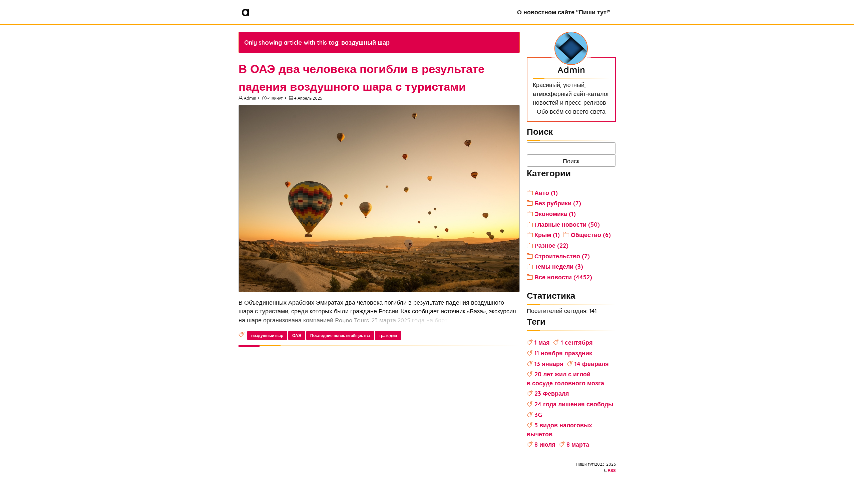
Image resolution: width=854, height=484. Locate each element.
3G (538, 414)
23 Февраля (551, 393)
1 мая (542, 342)
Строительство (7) (562, 256)
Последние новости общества (340, 335)
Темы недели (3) (558, 266)
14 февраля (591, 363)
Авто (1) (546, 192)
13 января (548, 363)
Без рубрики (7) (557, 203)
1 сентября (577, 342)
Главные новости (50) (567, 224)
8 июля (544, 444)
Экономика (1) (555, 213)
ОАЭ (296, 335)
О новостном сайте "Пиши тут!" (563, 12)
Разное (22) (551, 245)
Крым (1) (547, 234)
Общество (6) (591, 234)
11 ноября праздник (563, 353)
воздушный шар (267, 335)
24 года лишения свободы (573, 404)
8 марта (577, 444)
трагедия (388, 335)
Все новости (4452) (563, 277)
